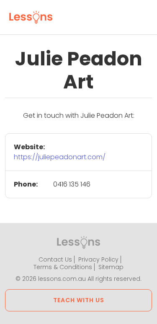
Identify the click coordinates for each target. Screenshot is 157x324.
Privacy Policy (98, 259)
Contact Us (55, 259)
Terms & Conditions (62, 267)
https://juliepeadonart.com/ (60, 157)
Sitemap (111, 267)
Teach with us (78, 300)
